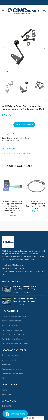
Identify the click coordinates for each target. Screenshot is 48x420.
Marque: (5, 140)
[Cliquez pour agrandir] (7, 72)
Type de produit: (9, 138)
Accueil (5, 101)
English (30, 418)
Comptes (26, 292)
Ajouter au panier (24, 125)
